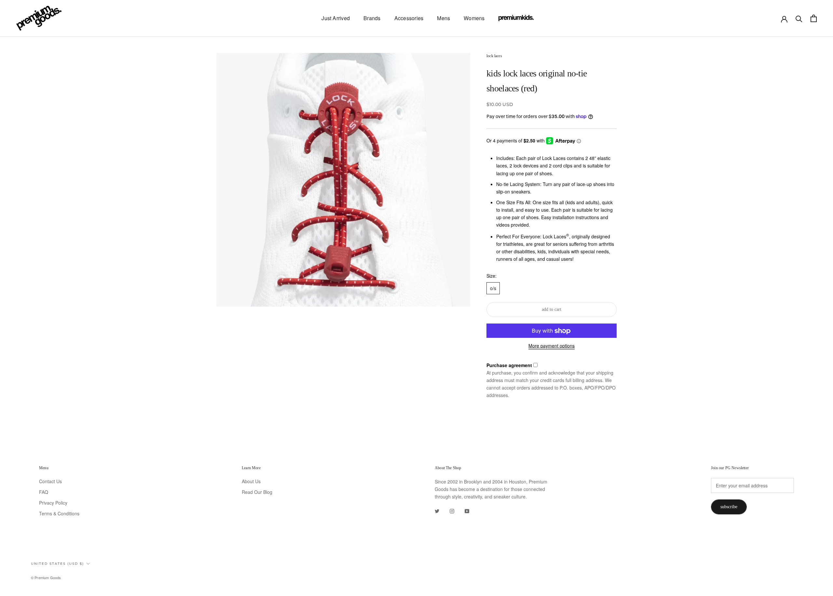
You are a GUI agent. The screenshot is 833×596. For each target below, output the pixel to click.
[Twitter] (437, 510)
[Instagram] (452, 510)
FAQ (43, 492)
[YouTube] (467, 510)
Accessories (409, 18)
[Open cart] (814, 18)
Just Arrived (335, 18)
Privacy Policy (53, 502)
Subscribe (728, 506)
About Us (251, 481)
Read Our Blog (257, 492)
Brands (371, 18)
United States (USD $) (57, 564)
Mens (443, 18)
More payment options (551, 346)
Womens (474, 18)
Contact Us (50, 481)
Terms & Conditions (59, 513)
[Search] (799, 18)
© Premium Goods (46, 577)
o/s (493, 288)
